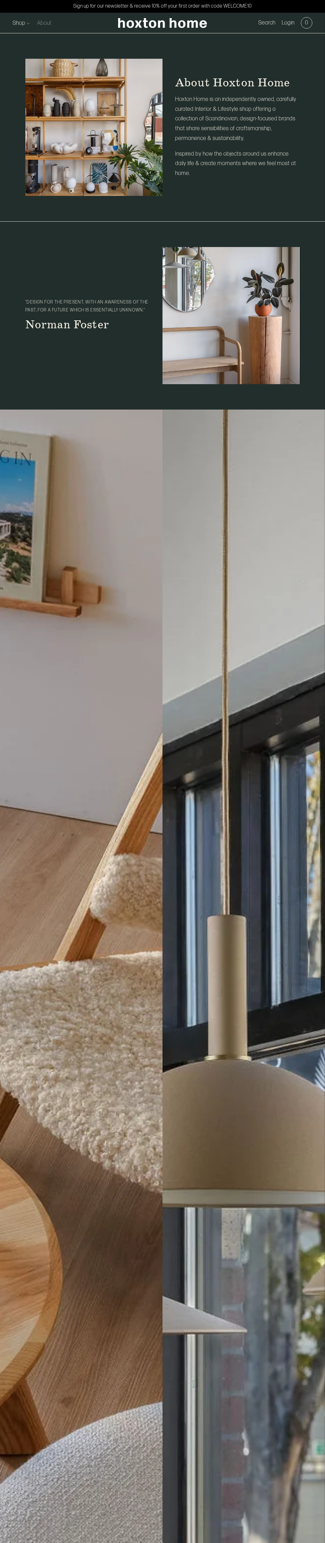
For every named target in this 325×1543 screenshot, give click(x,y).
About (44, 23)
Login (288, 22)
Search (266, 22)
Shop (19, 23)
